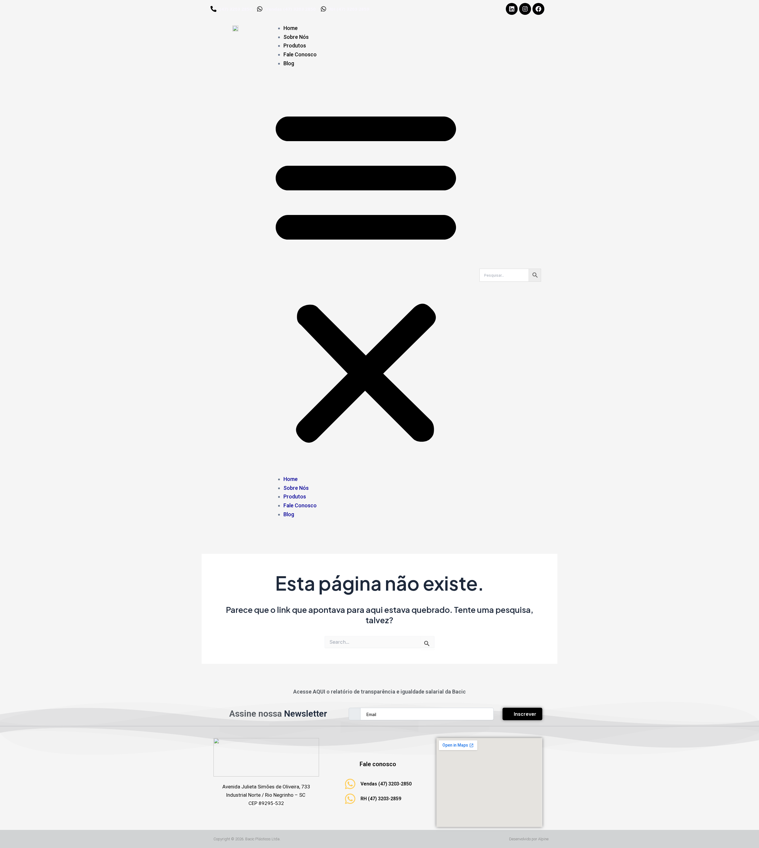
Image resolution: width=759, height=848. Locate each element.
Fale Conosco (300, 54)
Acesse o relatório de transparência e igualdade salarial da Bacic (379, 691)
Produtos (294, 45)
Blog (288, 63)
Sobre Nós (296, 37)
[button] (365, 275)
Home (290, 28)
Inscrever (525, 714)
